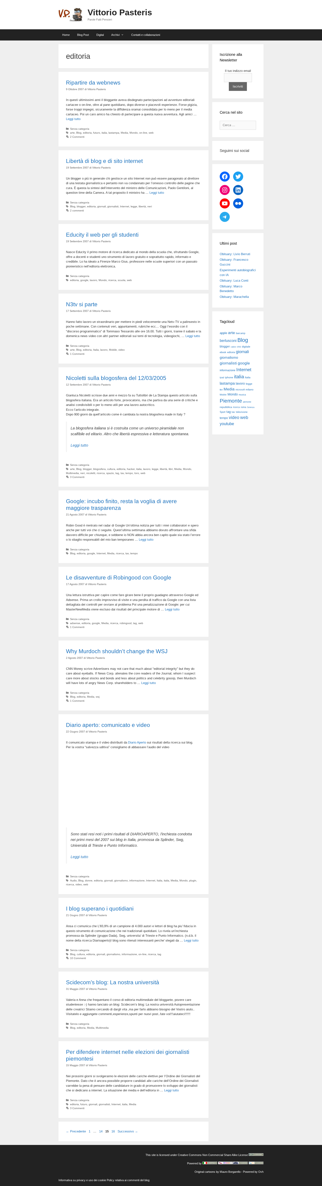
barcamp (240, 333)
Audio (73, 880)
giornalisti (113, 206)
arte (72, 132)
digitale (246, 346)
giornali (101, 206)
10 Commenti (78, 958)
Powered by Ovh (253, 1171)
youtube (227, 423)
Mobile (113, 349)
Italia (96, 349)
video (121, 349)
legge (134, 206)
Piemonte (231, 401)
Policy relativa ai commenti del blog (128, 1180)
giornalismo (121, 880)
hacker (131, 468)
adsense (75, 623)
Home (66, 34)
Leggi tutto (73, 119)
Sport (222, 412)
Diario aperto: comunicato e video (108, 725)
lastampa (113, 132)
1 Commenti (77, 353)
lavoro (93, 280)
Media (124, 132)
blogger (81, 206)
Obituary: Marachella (234, 297)
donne (88, 880)
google (84, 280)
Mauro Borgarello (230, 1171)
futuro (96, 132)
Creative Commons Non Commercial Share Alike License (213, 1155)
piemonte (247, 402)
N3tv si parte (81, 304)
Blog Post (83, 34)
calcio (233, 347)
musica (242, 394)
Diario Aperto (137, 742)
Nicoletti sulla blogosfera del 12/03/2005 (116, 378)
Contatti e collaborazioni (145, 34)
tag (117, 473)
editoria (87, 132)
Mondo (134, 132)
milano (249, 389)
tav (122, 473)
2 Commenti (77, 136)
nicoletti (90, 473)
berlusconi (228, 341)
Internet (124, 206)
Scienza (250, 407)
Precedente (76, 1131)
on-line (143, 132)
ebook (223, 352)
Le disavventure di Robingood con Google (118, 577)
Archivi (115, 34)
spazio (110, 473)
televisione (241, 412)
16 (113, 1131)
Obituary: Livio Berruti (235, 254)
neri (149, 206)
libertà (142, 206)
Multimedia (72, 473)
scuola (121, 280)
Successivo (128, 1131)
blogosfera (99, 468)
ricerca (112, 280)
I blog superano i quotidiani (100, 909)
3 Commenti (77, 477)
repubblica (226, 407)
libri (171, 468)
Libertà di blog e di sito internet (104, 161)
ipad (222, 377)
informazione (137, 880)
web (151, 132)
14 (101, 1131)
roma (243, 407)
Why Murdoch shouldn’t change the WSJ (117, 651)
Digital (100, 34)
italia (104, 132)
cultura (111, 468)
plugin (192, 880)
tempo (129, 473)
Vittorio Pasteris (120, 12)
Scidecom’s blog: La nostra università (112, 982)
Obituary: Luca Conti (234, 280)
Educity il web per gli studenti (102, 235)
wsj (98, 696)
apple (223, 333)
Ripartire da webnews (93, 83)
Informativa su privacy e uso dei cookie (82, 1180)
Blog (78, 132)
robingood (126, 623)
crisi (239, 346)
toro (136, 473)
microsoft (240, 390)
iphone (229, 377)
